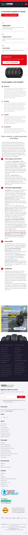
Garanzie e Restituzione (6, 446)
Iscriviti (21, 397)
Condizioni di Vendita (5, 450)
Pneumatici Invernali (5, 433)
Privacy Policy (4, 457)
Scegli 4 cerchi (6, 25)
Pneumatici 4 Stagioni (5, 435)
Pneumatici (3, 425)
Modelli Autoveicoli (5, 436)
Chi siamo (3, 473)
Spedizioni (3, 443)
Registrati (3, 463)
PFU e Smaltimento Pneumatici (7, 448)
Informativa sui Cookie (6, 455)
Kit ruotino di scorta (5, 429)
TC (22, 529)
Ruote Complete (8, 8)
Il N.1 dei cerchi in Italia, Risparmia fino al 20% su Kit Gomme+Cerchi (14, 1)
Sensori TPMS (4, 480)
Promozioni (3, 477)
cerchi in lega (16, 161)
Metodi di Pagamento (5, 444)
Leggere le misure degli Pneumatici (8, 479)
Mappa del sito (4, 484)
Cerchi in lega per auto (7, 345)
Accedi (2, 465)
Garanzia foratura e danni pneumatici (9, 453)
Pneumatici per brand (21, 360)
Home (2, 8)
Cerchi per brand (19, 345)
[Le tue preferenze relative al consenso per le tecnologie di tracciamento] (25, 533)
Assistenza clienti (4, 486)
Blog (2, 475)
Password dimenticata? (6, 467)
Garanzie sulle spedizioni (6, 452)
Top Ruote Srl (14, 529)
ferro (22, 161)
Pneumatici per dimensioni (5, 361)
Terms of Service (12, 528)
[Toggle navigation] (16, 4)
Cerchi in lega (4, 424)
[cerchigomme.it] (7, 4)
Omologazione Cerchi (5, 482)
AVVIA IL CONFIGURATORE (10, 15)
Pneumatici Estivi (4, 431)
